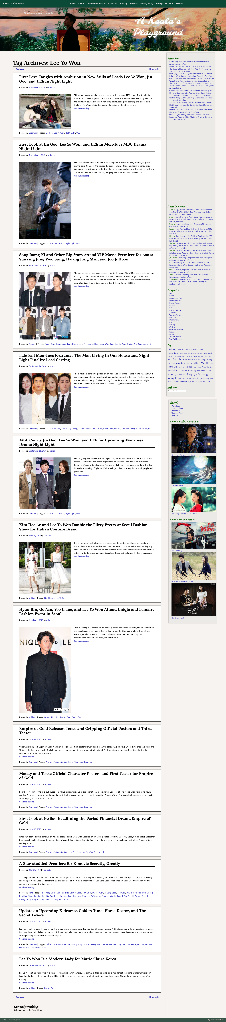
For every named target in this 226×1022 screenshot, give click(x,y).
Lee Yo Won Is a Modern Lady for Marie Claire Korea (67, 959)
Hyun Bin (55, 717)
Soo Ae (117, 428)
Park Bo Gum (177, 370)
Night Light (70, 132)
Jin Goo (49, 132)
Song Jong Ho (32, 899)
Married (188, 366)
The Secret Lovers (38, 947)
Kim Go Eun (189, 356)
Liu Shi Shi (180, 367)
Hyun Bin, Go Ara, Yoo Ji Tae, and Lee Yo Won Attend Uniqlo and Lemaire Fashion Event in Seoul (86, 612)
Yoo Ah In (172, 381)
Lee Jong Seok (178, 363)
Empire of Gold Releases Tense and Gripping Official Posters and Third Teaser (85, 731)
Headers (134, 3)
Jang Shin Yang (74, 852)
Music (171, 322)
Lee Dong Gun (119, 944)
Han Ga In (87, 892)
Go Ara (47, 717)
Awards (172, 293)
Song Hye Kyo (194, 374)
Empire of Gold (52, 762)
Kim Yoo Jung (66, 896)
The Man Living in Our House (134, 428)
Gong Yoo (191, 350)
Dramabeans (176, 406)
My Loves (172, 327)
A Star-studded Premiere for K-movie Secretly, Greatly (69, 864)
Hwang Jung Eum (63, 344)
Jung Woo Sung (107, 344)
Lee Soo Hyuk (84, 428)
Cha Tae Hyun (63, 892)
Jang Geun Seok (185, 353)
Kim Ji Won (197, 356)
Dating (171, 349)
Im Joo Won (97, 892)
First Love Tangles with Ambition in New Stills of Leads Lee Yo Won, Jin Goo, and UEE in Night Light (85, 79)
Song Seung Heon (183, 378)
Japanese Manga (175, 315)
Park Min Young (189, 371)
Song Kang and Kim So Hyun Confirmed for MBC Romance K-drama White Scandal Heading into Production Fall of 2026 (190, 231)
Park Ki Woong (134, 896)
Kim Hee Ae (49, 598)
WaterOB (175, 415)
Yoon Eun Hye (185, 382)
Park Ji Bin (122, 896)
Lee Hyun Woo (79, 896)
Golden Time (51, 944)
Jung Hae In (174, 356)
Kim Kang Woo (25, 896)
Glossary (123, 3)
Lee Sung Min (146, 944)
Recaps (171, 332)
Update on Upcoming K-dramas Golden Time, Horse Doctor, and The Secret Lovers (82, 913)
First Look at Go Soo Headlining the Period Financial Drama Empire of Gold (85, 821)
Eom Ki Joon (75, 892)
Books (171, 296)
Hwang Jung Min (79, 344)
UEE (78, 132)
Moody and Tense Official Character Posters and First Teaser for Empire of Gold (86, 776)
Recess (171, 334)
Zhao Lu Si (206, 382)
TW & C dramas (175, 337)
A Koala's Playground (13, 3)
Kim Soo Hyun (52, 896)
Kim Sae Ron (39, 896)
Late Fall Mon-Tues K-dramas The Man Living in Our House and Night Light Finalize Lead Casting (84, 358)
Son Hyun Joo (85, 762)
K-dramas (32, 132)
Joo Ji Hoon (93, 344)
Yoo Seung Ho (196, 382)
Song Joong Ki (144, 344)
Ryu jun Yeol (131, 344)
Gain (52, 344)
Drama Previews (175, 303)
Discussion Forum (175, 298)
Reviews (179, 3)
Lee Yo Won (59, 132)
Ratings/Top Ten (163, 3)
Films (30, 892)
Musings (31, 344)
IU (178, 353)
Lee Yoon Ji (103, 896)
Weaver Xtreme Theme (217, 1020)
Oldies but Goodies (176, 329)
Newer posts (155, 69)
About (81, 3)
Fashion (31, 598)
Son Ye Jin (192, 379)
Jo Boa (57, 428)
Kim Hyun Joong (145, 892)
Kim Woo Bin (188, 360)
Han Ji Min (206, 350)
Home (72, 3)
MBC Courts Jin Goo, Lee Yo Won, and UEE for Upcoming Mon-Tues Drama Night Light (81, 443)
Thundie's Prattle (177, 413)
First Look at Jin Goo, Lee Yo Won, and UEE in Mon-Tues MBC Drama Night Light (82, 147)
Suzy (56, 899)
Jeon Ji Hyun (196, 353)
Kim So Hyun (206, 356)
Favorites (112, 3)
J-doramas (173, 313)
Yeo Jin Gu (63, 899)
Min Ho (113, 896)
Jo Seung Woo (94, 944)
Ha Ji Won (199, 350)
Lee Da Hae (107, 944)
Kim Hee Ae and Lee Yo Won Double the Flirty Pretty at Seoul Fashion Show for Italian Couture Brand (83, 527)
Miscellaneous (174, 320)
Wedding (205, 379)
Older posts (18, 69)
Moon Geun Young (199, 367)
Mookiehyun (176, 411)
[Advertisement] (185, 163)
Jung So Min (181, 356)
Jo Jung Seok (110, 892)
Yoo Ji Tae (76, 717)
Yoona (177, 382)
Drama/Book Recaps (96, 3)
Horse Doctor (64, 944)
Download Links (175, 301)
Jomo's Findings (177, 408)
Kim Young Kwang (69, 428)
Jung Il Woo (131, 892)
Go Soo (63, 762)
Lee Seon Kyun (132, 944)
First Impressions (175, 310)
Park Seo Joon (202, 371)
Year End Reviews (175, 339)
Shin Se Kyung (182, 374)
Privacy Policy (146, 3)
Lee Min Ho (202, 363)
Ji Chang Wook (206, 353)
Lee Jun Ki (191, 363)
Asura (47, 344)
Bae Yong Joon (48, 892)
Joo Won (121, 892)
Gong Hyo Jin (182, 350)
